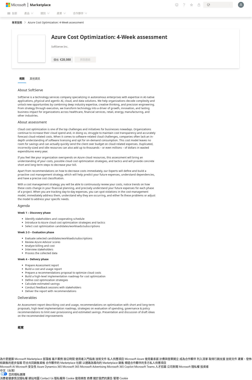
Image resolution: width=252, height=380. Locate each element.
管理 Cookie (120, 378)
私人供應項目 (115, 359)
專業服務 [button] (17, 22)
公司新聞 (172, 366)
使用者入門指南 (85, 359)
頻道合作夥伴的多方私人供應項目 (145, 363)
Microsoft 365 (71, 366)
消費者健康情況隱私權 (14, 378)
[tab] (23, 78)
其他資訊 (35, 78)
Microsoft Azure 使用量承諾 (142, 359)
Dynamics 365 (53, 366)
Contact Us (46, 378)
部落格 (47, 359)
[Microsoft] (16, 5)
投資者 (204, 366)
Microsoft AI (7, 366)
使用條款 (80, 378)
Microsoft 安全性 (26, 366)
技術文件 (101, 359)
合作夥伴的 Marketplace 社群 (64, 363)
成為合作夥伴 (187, 359)
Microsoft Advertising (93, 366)
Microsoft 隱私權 (189, 366)
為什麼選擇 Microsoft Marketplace (21, 359)
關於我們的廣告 (103, 378)
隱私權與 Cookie (64, 378)
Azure (40, 366)
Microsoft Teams (144, 366)
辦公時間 (69, 359)
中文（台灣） (8, 370)
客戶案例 (57, 359)
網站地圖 (33, 378)
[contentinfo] (25, 22)
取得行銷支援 (217, 359)
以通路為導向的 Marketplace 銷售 (103, 363)
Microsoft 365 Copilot (120, 366)
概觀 (22, 78)
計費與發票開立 (169, 359)
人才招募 (160, 366)
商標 (89, 378)
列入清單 (202, 359)
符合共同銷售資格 (34, 363)
